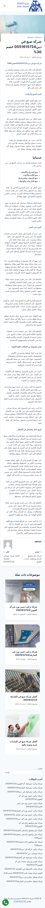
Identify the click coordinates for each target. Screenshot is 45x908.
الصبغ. (24, 73)
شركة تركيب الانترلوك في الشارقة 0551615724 (23, 869)
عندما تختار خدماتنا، (34, 203)
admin (34, 57)
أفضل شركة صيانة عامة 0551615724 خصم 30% (23, 873)
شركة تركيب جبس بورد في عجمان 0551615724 (23, 815)
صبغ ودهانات (38, 37)
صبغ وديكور (30, 37)
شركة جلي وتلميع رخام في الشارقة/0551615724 (22, 830)
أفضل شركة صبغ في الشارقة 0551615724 (11, 557)
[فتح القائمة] (5, 5)
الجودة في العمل (35, 227)
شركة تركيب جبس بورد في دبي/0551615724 (24, 819)
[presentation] (22, 591)
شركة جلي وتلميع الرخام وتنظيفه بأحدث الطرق (33, 557)
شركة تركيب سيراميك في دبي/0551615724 (25, 792)
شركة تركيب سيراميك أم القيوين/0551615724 (24, 784)
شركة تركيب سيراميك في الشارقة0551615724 (23, 857)
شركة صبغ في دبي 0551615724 (29, 853)
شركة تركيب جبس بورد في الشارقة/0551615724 (22, 811)
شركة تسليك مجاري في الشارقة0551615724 (24, 881)
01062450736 (20, 901)
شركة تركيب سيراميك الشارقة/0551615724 (24, 788)
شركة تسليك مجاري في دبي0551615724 (26, 877)
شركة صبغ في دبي (20, 140)
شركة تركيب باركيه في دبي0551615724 (26, 849)
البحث (40, 768)
